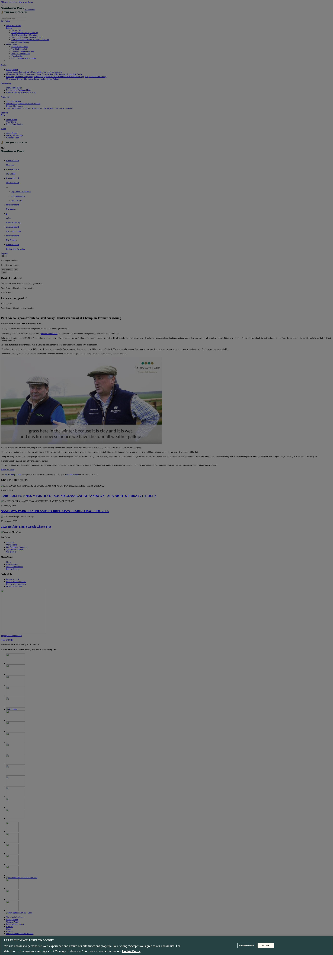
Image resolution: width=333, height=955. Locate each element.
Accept (265, 945)
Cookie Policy (131, 951)
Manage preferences (246, 945)
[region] (166, 945)
